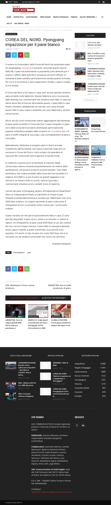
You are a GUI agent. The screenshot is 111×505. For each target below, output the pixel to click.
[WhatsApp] (27, 55)
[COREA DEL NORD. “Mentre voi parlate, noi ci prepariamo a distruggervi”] (45, 376)
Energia (74, 17)
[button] (102, 17)
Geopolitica (19, 17)
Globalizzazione (19, 30)
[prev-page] (7, 333)
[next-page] (11, 333)
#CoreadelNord (18, 252)
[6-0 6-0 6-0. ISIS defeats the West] (80, 45)
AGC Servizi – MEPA (21, 23)
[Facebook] (99, 2)
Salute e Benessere (87, 17)
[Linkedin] (104, 2)
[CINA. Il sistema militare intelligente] (10, 396)
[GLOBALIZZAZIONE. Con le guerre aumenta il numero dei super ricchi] (61, 311)
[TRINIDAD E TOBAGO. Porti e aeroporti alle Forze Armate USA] (98, 150)
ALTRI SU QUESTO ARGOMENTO (25, 298)
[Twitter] (14, 55)
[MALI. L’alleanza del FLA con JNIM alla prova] (10, 385)
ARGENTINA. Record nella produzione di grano (59, 286)
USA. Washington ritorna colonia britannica (19, 286)
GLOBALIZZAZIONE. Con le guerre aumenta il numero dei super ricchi (60, 322)
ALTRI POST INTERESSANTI (54, 298)
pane (29, 252)
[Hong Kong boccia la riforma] (98, 122)
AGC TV (9, 23)
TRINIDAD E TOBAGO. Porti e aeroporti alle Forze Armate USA (98, 162)
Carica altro (89, 100)
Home (9, 17)
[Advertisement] (73, 10)
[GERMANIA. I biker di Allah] (45, 365)
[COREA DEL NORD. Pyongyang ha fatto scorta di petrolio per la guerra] (45, 391)
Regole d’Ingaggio (60, 17)
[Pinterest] (20, 55)
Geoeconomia (31, 17)
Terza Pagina (45, 17)
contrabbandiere (59, 131)
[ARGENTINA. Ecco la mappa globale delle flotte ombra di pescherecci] (15, 311)
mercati (25, 68)
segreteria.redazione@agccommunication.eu (51, 492)
